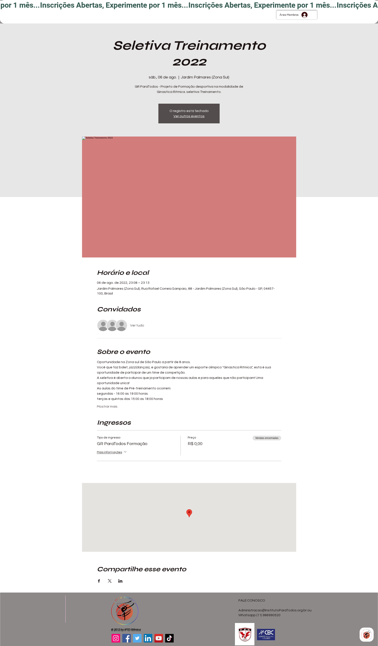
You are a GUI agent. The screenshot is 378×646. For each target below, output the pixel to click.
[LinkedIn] (148, 638)
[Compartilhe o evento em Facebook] (99, 581)
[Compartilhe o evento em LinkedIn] (120, 581)
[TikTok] (169, 638)
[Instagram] (116, 638)
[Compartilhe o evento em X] (110, 581)
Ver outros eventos (189, 116)
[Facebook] (126, 638)
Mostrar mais (107, 406)
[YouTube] (158, 638)
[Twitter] (137, 638)
